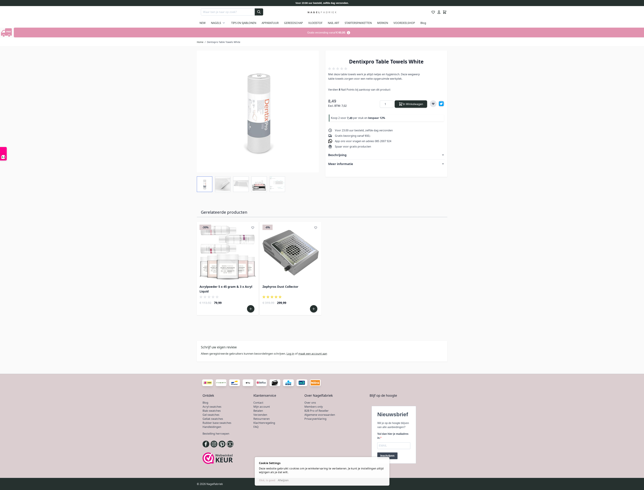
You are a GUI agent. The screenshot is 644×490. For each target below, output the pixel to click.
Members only (313, 407)
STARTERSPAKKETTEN (358, 23)
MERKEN (382, 23)
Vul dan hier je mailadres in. (392, 435)
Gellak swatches (213, 419)
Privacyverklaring (315, 419)
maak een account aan (312, 353)
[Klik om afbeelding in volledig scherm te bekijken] (258, 111)
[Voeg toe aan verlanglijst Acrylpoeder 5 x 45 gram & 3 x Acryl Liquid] (253, 228)
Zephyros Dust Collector (280, 287)
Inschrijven (387, 455)
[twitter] (441, 103)
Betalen (258, 411)
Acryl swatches (212, 407)
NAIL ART (333, 23)
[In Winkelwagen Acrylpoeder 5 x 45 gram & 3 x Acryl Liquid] (250, 309)
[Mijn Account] (439, 12)
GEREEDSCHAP (293, 23)
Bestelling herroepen (216, 433)
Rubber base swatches (217, 423)
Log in (290, 353)
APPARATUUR (270, 23)
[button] (338, 69)
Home (200, 42)
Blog (423, 23)
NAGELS (216, 23)
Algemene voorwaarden (319, 415)
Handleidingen (212, 427)
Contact (258, 402)
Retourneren (261, 419)
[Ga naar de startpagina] (322, 12)
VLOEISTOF (315, 23)
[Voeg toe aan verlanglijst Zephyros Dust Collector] (316, 228)
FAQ (256, 427)
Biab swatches (212, 411)
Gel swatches (211, 415)
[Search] (259, 11)
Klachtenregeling (264, 423)
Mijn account (261, 407)
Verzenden (260, 415)
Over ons (310, 402)
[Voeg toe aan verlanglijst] (433, 103)
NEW (203, 23)
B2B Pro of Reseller (316, 411)
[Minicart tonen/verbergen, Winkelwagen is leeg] (444, 12)
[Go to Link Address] (329, 32)
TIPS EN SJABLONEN (243, 23)
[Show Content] (7, 32)
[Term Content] (348, 32)
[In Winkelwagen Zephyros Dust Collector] (313, 309)
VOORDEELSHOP (404, 23)
